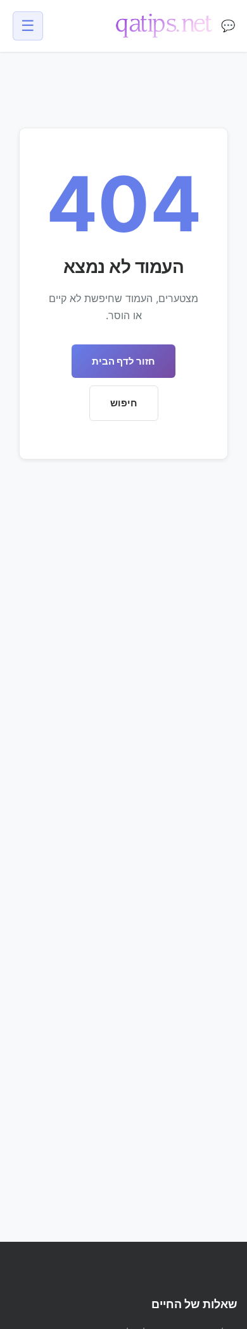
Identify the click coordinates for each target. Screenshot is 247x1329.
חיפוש (123, 403)
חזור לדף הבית (123, 361)
